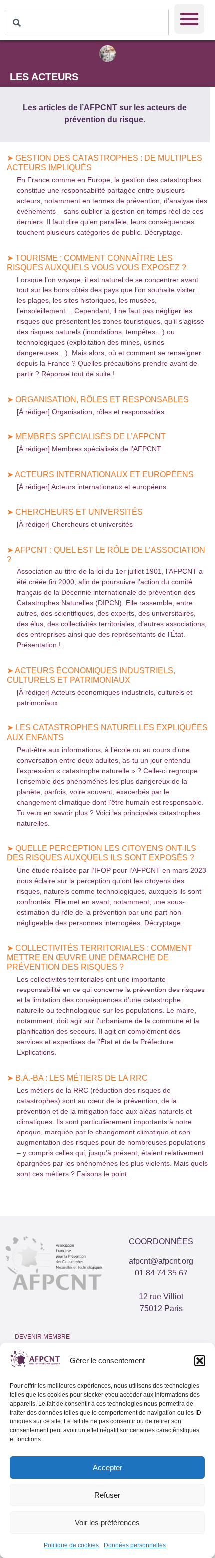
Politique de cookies (71, 1545)
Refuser (107, 1495)
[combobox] (87, 22)
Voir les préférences (107, 1522)
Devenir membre (42, 1336)
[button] (200, 1361)
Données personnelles (135, 1545)
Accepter (107, 1467)
